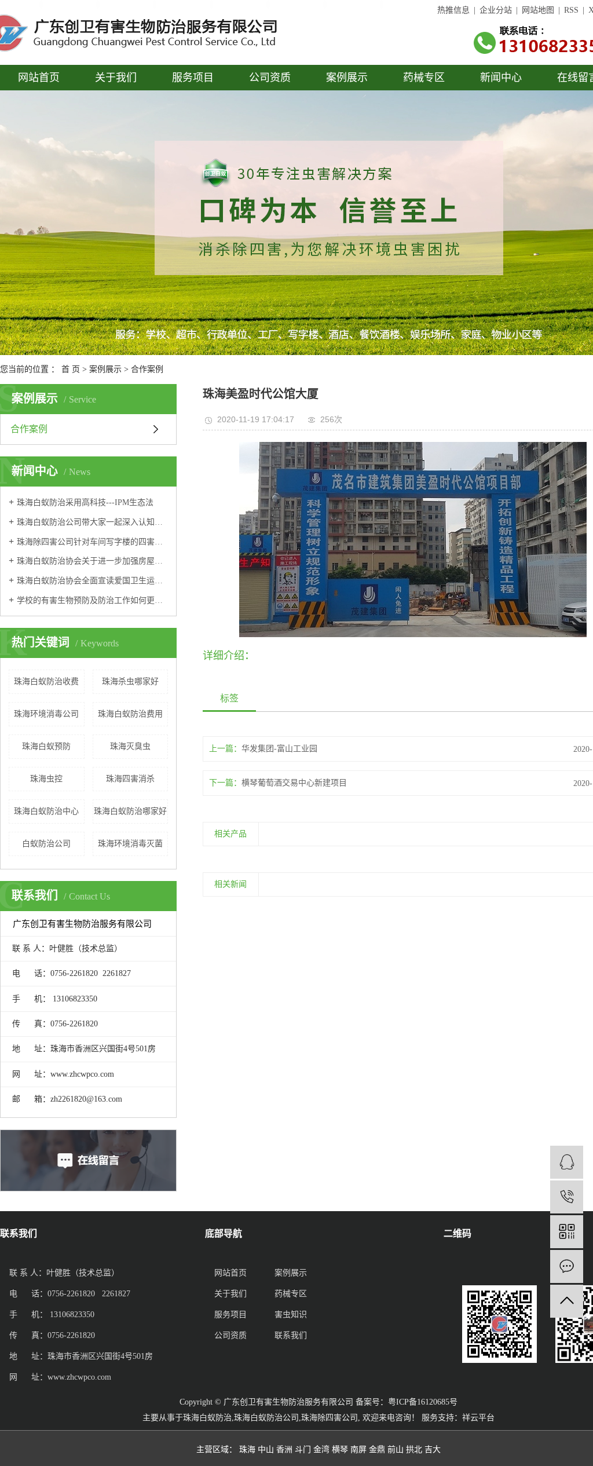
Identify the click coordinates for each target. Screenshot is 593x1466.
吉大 (432, 1449)
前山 (395, 1449)
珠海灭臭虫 (130, 746)
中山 (266, 1449)
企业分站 (495, 10)
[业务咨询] (566, 1162)
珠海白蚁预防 (46, 746)
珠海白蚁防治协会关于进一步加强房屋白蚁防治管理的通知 (92, 561)
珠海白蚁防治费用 (130, 714)
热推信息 (453, 10)
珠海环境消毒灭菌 (130, 843)
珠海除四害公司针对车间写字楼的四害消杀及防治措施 (92, 542)
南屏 (358, 1449)
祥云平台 (478, 1417)
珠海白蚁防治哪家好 (130, 811)
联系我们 (290, 1335)
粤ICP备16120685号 (422, 1402)
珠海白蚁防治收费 (46, 681)
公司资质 (270, 77)
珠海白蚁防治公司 (266, 1417)
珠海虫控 (46, 778)
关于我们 (116, 77)
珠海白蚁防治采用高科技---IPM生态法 (85, 502)
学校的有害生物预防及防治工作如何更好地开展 (92, 600)
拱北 (414, 1449)
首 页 (70, 369)
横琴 (340, 1449)
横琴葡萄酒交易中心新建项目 (294, 782)
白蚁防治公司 (46, 843)
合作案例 (147, 369)
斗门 (303, 1449)
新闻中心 (501, 77)
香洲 (284, 1449)
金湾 (321, 1449)
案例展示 (347, 77)
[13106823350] (566, 1196)
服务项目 (193, 77)
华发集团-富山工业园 (279, 748)
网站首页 (39, 77)
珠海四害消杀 (130, 778)
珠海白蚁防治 (207, 1417)
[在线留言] (566, 1266)
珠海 (247, 1449)
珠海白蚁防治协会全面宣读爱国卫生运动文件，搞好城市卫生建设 (92, 580)
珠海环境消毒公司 (46, 714)
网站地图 (538, 10)
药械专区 (424, 77)
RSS (571, 10)
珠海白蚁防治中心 (46, 811)
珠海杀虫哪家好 (130, 681)
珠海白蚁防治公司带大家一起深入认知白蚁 (92, 522)
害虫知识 (290, 1314)
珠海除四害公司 (329, 1417)
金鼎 (377, 1449)
